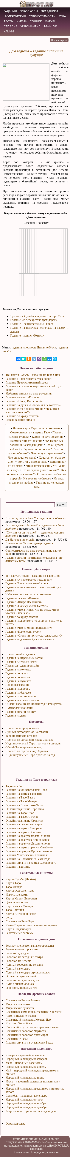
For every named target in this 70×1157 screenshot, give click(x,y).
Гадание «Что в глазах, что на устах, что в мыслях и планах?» (32, 611)
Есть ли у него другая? (32, 461)
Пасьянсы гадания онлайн (22, 665)
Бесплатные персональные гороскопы (30, 945)
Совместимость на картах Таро (30, 432)
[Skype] (55, 359)
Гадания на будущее (18, 692)
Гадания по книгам (17, 677)
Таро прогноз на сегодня (21, 736)
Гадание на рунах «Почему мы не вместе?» (33, 405)
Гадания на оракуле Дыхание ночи (28, 843)
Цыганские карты (17, 902)
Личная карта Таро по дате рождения (29, 543)
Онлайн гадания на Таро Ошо (25, 809)
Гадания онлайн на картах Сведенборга (31, 862)
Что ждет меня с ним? (40, 466)
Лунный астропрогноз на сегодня (26, 732)
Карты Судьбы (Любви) (21, 879)
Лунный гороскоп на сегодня (24, 964)
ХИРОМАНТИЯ (30, 26)
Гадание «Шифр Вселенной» (23, 602)
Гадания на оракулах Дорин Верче (27, 840)
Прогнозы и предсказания (22, 728)
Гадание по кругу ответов (21, 617)
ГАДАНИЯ (10, 11)
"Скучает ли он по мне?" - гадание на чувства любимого (34, 534)
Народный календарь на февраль (26, 1059)
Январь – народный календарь (25, 1055)
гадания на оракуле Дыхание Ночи (34, 347)
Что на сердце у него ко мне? (40, 470)
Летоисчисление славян (21, 1015)
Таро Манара (14, 887)
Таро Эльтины (15, 910)
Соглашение (22, 1152)
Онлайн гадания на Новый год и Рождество (33, 704)
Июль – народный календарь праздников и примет (33, 1083)
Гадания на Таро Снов (20, 813)
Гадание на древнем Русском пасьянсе (29, 639)
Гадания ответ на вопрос (21, 696)
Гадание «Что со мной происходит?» (28, 627)
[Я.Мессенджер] (23, 359)
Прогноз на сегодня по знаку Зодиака (29, 739)
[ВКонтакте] (18, 359)
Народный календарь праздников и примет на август (35, 1090)
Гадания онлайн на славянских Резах (29, 1042)
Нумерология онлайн (19, 708)
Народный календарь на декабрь (26, 1107)
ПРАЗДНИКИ (49, 11)
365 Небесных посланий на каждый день (36, 443)
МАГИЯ (50, 21)
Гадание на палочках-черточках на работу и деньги (33, 588)
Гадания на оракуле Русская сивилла (29, 851)
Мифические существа (20, 1008)
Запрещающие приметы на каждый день (31, 1111)
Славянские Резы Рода (20, 921)
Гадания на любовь (17, 688)
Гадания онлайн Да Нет (20, 712)
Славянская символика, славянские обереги (34, 1012)
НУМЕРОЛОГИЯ (15, 16)
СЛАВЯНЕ (10, 26)
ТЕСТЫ (8, 21)
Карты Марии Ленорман (21, 898)
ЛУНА (62, 16)
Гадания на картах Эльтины (23, 832)
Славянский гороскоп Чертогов (26, 1031)
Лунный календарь (18, 968)
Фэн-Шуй (50, 26)
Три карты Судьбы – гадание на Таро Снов (32, 575)
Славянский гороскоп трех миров (27, 1035)
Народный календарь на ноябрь (26, 1103)
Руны (9, 917)
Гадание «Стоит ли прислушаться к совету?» (34, 635)
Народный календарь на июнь (25, 1077)
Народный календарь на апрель (26, 1066)
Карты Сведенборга (18, 929)
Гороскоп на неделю (18, 961)
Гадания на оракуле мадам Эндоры (28, 836)
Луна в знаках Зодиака (20, 984)
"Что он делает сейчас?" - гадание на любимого (35, 518)
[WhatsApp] (44, 359)
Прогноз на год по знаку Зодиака (26, 751)
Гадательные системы (19, 933)
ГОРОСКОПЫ (29, 11)
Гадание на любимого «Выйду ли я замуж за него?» (33, 622)
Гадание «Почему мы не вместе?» (27, 606)
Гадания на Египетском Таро (24, 805)
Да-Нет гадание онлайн (20, 539)
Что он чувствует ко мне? (47, 453)
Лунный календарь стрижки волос (28, 972)
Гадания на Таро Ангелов (22, 816)
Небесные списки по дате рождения (28, 594)
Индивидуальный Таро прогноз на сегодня (32, 743)
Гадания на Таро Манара (21, 801)
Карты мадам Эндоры (19, 906)
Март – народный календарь (24, 1063)
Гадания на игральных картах (24, 658)
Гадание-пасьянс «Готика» (22, 598)
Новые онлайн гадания (20, 654)
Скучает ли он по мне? (37, 449)
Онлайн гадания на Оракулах (24, 820)
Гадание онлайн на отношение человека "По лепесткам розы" (34, 559)
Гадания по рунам (16, 673)
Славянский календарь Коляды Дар (28, 1019)
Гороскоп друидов (17, 953)
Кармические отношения (26, 441)
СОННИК (36, 21)
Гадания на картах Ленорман (24, 828)
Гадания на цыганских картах (25, 824)
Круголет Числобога (19, 1023)
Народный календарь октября (24, 1099)
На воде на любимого (37, 478)
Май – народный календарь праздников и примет (32, 1072)
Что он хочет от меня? (22, 457)
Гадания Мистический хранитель (27, 855)
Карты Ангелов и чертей (21, 914)
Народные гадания (17, 684)
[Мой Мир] (49, 359)
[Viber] (39, 359)
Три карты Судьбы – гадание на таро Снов (37, 316)
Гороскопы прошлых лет (21, 987)
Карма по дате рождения (47, 436)
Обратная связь (15, 1123)
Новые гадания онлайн (20, 420)
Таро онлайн (14, 786)
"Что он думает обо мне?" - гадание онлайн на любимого (35, 526)
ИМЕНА (21, 21)
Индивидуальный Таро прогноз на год (30, 755)
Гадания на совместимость (22, 700)
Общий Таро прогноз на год (23, 747)
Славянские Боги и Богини (23, 1000)
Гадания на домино (18, 866)
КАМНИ (9, 31)
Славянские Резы (17, 1039)
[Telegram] (34, 359)
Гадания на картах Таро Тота (24, 793)
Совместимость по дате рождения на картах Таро (33, 552)
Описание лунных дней (21, 976)
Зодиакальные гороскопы (22, 949)
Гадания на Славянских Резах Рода (28, 859)
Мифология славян (18, 1004)
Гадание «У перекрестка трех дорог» (28, 579)
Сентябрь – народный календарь (26, 1095)
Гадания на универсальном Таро (26, 790)
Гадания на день (15, 715)
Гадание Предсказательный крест (26, 583)
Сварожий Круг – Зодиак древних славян (32, 1027)
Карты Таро (13, 883)
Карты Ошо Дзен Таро (20, 890)
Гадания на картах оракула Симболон (30, 847)
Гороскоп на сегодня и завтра (24, 957)
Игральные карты (17, 894)
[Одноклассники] (29, 359)
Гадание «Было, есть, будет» (23, 631)
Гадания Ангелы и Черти (21, 662)
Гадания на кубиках (18, 681)
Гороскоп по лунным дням (22, 980)
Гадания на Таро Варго (20, 797)
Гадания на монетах (18, 669)
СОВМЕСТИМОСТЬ (42, 16)
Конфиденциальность (44, 1152)
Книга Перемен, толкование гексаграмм (31, 925)
